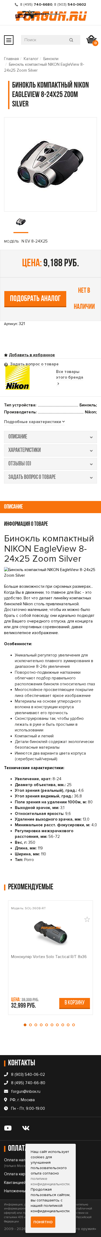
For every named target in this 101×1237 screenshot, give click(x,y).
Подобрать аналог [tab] (35, 299)
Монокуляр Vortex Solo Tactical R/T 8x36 (49, 956)
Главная (11, 58)
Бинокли (50, 58)
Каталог (31, 58)
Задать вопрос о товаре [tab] (34, 364)
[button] (26, 1025)
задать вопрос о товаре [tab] (32, 477)
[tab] (34, 422)
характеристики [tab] (24, 450)
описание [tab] (17, 437)
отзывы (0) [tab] (19, 464)
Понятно (43, 1222)
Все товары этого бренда (69, 374)
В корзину (75, 1003)
